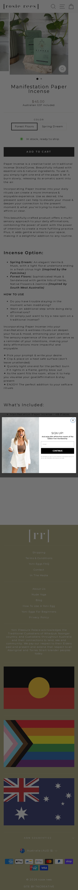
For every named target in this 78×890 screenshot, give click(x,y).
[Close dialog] (73, 420)
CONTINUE (57, 451)
